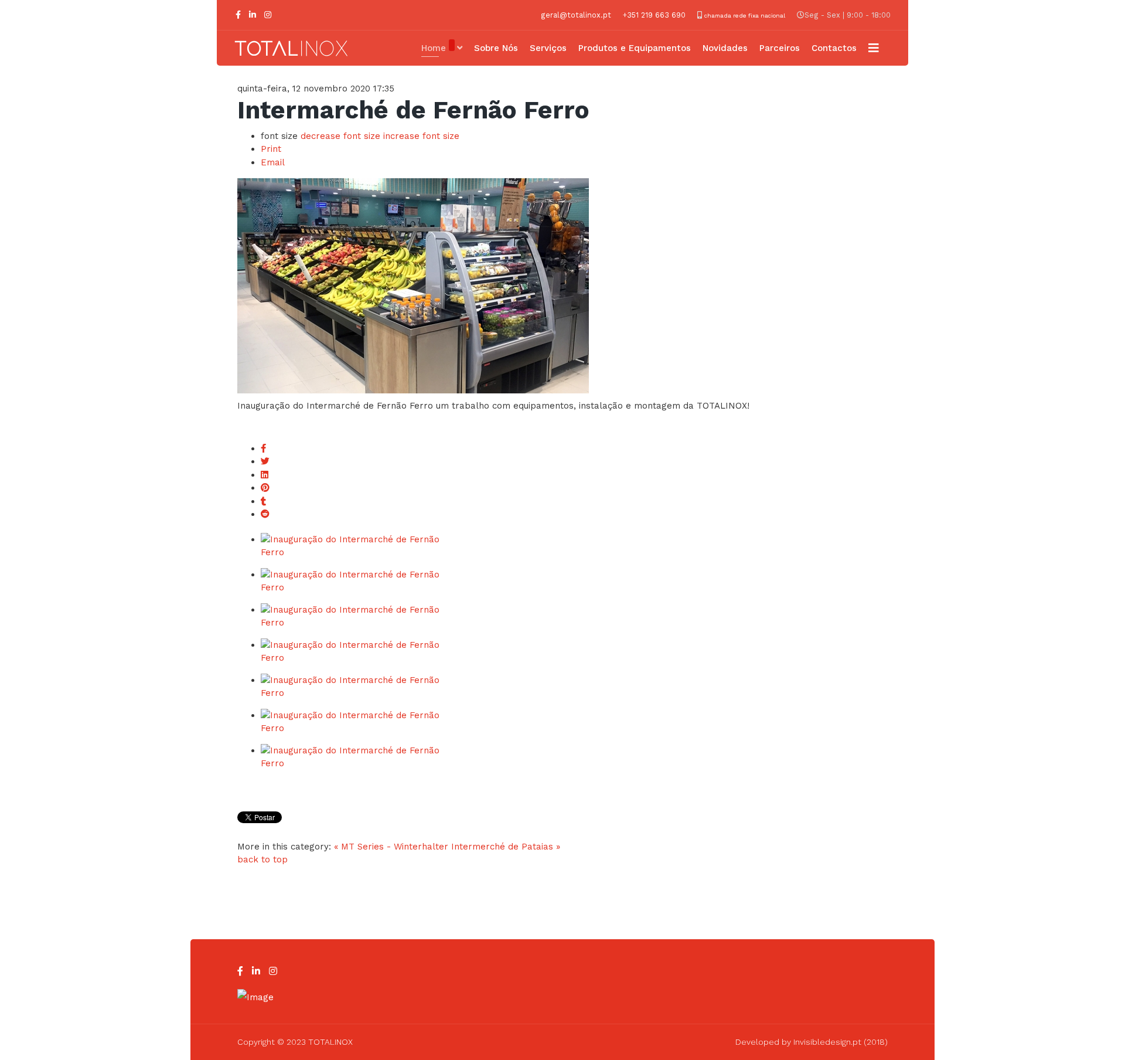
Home (433, 48)
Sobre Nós (496, 48)
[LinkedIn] (252, 14)
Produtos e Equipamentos (634, 48)
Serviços (548, 48)
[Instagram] (267, 14)
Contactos (834, 48)
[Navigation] (873, 48)
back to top (262, 859)
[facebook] (238, 14)
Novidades (725, 48)
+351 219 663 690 (654, 15)
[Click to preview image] (562, 285)
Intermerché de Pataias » (505, 846)
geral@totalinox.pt (576, 15)
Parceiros (779, 48)
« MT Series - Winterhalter (391, 846)
